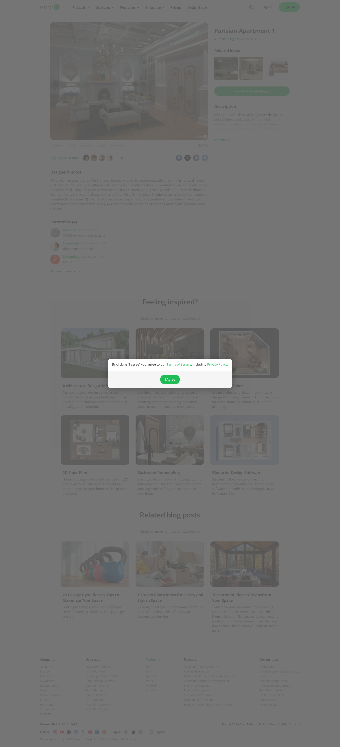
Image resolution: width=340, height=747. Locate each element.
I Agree (170, 379)
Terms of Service (179, 364)
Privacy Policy (217, 364)
